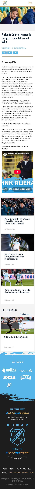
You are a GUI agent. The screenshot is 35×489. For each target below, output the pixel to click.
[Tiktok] (22, 425)
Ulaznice (25, 472)
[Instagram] (12, 425)
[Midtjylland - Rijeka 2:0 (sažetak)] (17, 326)
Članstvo (17, 472)
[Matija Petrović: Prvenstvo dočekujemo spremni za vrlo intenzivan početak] (17, 243)
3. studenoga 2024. (9, 62)
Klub (24, 469)
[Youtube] (17, 425)
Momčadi (11, 469)
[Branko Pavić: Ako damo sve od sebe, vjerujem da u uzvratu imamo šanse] (17, 278)
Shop (11, 472)
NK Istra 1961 (6, 48)
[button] (30, 3)
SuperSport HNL (20, 48)
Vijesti (5, 469)
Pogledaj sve (25, 314)
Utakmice (18, 469)
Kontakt (4, 472)
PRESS (32, 472)
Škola (29, 469)
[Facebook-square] (8, 425)
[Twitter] (27, 425)
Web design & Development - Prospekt (17, 484)
